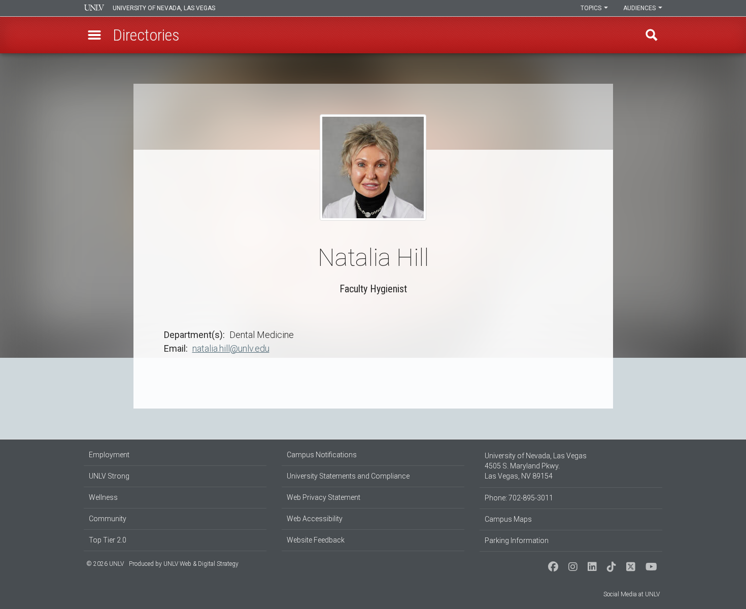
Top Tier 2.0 (107, 540)
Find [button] (651, 35)
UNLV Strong (109, 476)
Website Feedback (316, 540)
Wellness (103, 497)
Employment (109, 455)
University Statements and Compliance (348, 476)
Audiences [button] (640, 8)
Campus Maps (508, 519)
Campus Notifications (322, 455)
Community (107, 519)
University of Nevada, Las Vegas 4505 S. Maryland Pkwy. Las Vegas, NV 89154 (536, 466)
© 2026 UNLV (105, 563)
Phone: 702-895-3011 (519, 498)
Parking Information (517, 540)
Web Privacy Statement (323, 497)
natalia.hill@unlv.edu (230, 348)
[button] (94, 35)
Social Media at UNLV (631, 594)
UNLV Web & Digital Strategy (201, 563)
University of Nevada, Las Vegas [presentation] (164, 8)
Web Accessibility (315, 519)
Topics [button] (592, 8)
